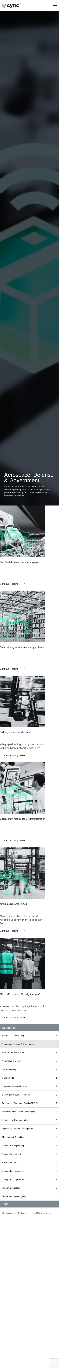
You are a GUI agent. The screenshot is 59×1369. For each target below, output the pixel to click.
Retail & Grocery (29, 1162)
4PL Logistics (23, 1213)
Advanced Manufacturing (29, 1035)
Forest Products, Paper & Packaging (29, 1111)
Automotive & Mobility (29, 1061)
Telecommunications (29, 1188)
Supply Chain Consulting (29, 1171)
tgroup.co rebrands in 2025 (13, 904)
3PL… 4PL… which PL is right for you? (20, 994)
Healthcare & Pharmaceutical (29, 1120)
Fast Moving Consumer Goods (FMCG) (29, 1103)
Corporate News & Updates (29, 1086)
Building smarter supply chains (16, 732)
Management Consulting (29, 1137)
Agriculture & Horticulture (29, 1052)
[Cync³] (11, 5)
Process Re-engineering (29, 1145)
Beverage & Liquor (29, 1069)
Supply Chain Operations (29, 1179)
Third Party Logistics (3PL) (29, 1196)
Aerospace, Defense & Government (29, 1044)
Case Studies (29, 1078)
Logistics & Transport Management (29, 1128)
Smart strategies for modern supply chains (22, 647)
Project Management (29, 1154)
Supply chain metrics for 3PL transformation (22, 819)
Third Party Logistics (41, 1213)
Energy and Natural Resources (29, 1095)
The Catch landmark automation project (20, 562)
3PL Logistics (8, 1213)
